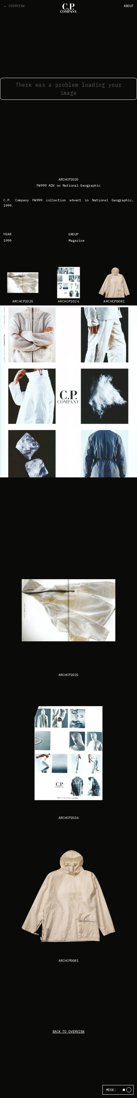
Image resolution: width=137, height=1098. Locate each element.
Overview (14, 6)
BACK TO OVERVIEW (68, 1031)
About (129, 6)
